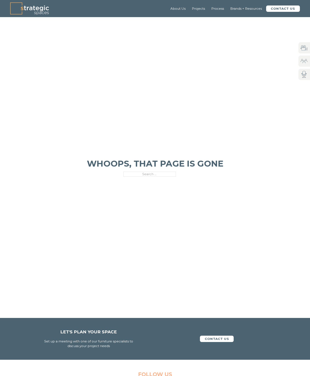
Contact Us (283, 9)
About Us (178, 9)
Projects (198, 9)
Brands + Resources (246, 9)
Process (217, 9)
